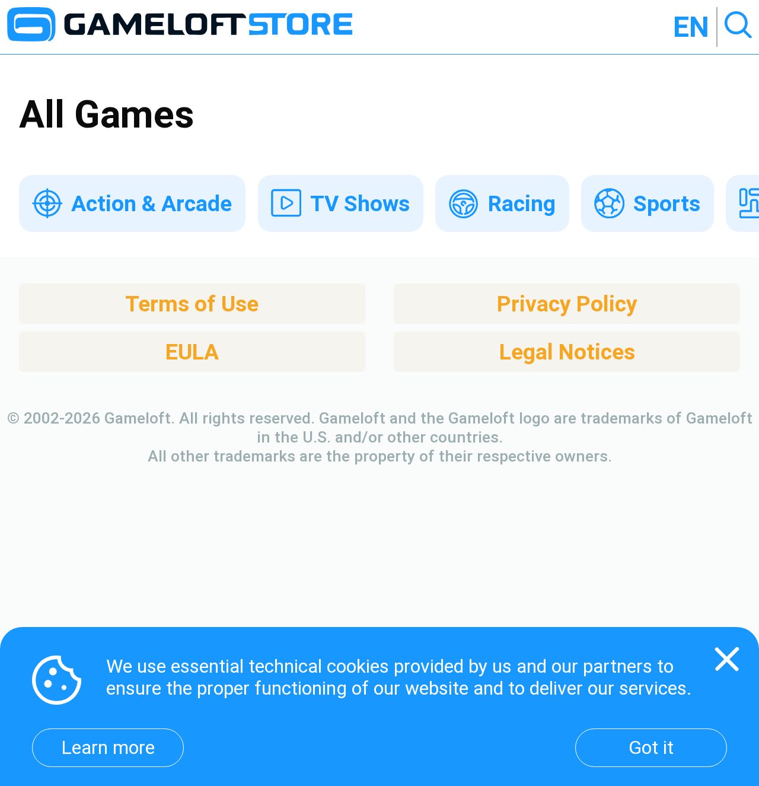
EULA (192, 352)
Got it (651, 747)
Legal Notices (567, 352)
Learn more (108, 747)
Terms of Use (192, 304)
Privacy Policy (567, 304)
